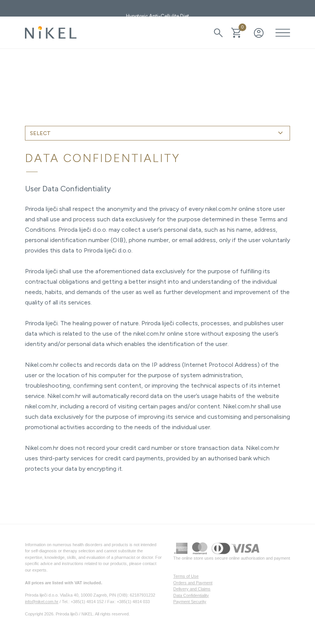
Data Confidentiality (191, 595)
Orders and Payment (192, 582)
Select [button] (157, 133)
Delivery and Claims (192, 589)
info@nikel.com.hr (41, 601)
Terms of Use (186, 576)
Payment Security (189, 601)
